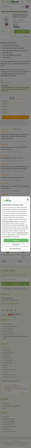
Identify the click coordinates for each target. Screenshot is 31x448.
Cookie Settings (6, 236)
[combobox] (28, 199)
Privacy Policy (15, 236)
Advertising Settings (22, 232)
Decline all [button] (16, 244)
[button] (15, 249)
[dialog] (15, 224)
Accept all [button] (16, 240)
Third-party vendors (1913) (9, 221)
